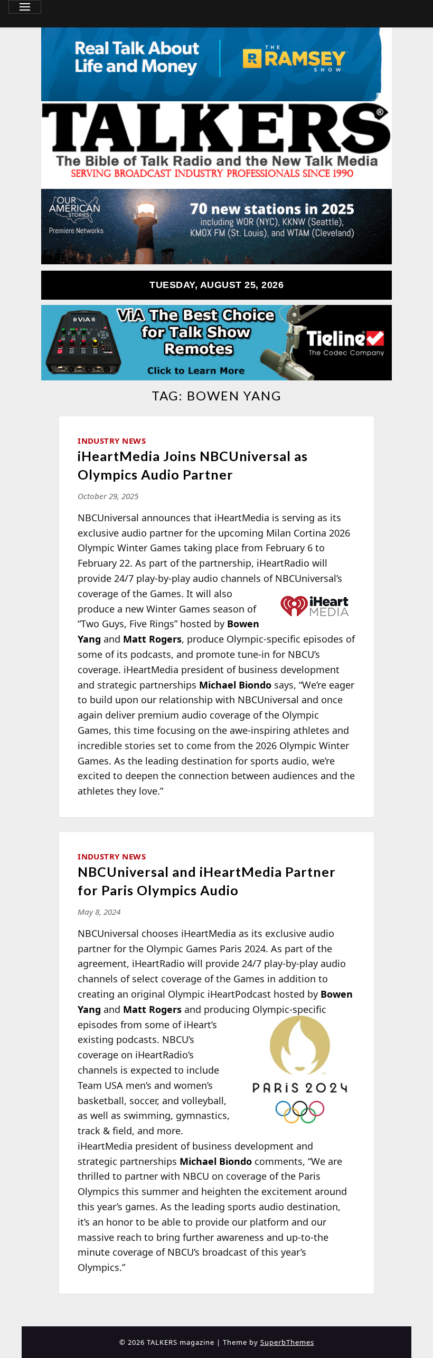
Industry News (112, 440)
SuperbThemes (287, 1342)
